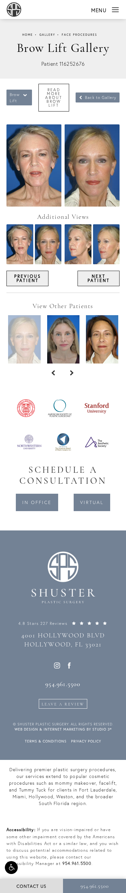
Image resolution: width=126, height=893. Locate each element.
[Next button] (72, 373)
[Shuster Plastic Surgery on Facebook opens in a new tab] (69, 665)
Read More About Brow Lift (53, 97)
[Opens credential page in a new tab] (26, 407)
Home (27, 34)
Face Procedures (79, 34)
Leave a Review (63, 704)
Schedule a (63, 476)
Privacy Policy (86, 741)
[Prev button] (54, 373)
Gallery (47, 34)
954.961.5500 (76, 863)
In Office (37, 502)
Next (99, 278)
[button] (11, 867)
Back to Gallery (100, 97)
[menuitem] (57, 665)
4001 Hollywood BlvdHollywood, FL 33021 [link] (63, 640)
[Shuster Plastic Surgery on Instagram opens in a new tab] (57, 665)
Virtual (92, 502)
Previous (27, 278)
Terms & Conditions (46, 741)
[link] (63, 623)
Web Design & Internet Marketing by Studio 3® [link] (63, 729)
